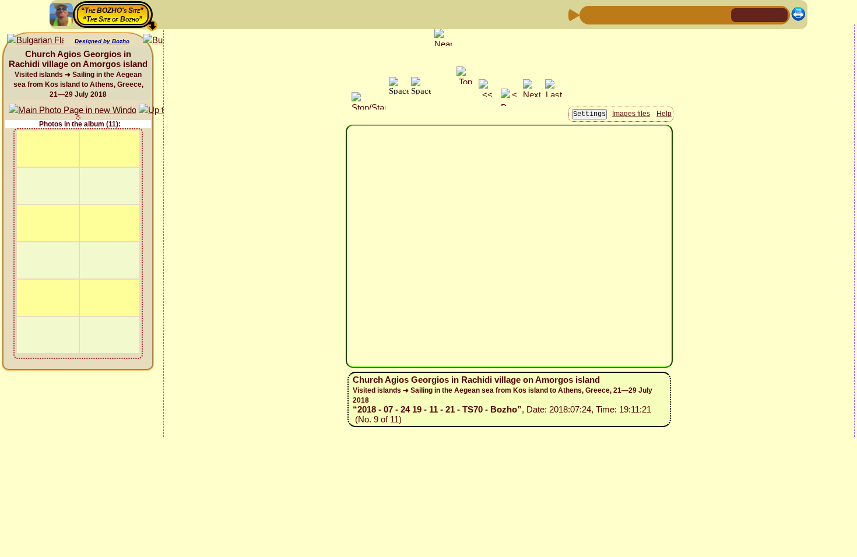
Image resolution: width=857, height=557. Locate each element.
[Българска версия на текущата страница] (35, 40)
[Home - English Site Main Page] (760, 14)
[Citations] (646, 14)
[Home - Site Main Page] (741, 14)
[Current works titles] (665, 14)
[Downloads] (702, 14)
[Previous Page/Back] (590, 14)
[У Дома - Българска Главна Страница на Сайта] (778, 14)
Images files (631, 114)
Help (664, 114)
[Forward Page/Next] (609, 14)
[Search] (721, 14)
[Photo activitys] (683, 14)
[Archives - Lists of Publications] (627, 14)
